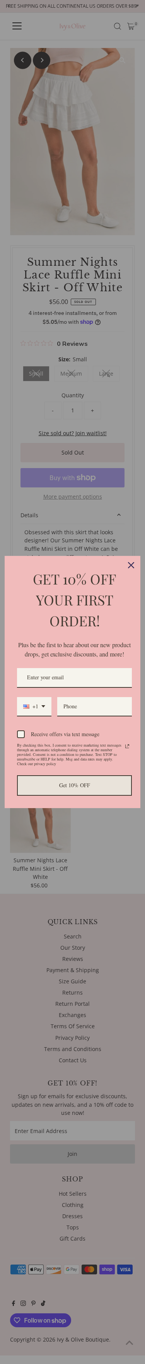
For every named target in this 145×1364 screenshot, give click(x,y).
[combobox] (34, 707)
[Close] (131, 565)
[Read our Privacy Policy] (127, 746)
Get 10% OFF (74, 785)
